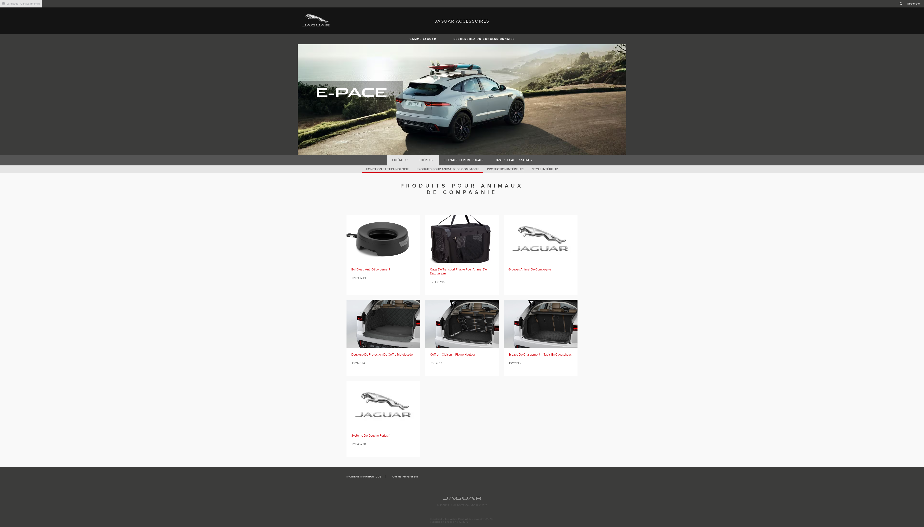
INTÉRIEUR (426, 160)
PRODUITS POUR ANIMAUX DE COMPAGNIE (448, 169)
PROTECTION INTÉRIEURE (506, 169)
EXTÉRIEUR (400, 160)
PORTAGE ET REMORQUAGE (464, 160)
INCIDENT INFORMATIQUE (363, 476)
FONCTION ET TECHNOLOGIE (387, 169)
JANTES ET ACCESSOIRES (513, 160)
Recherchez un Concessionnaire (484, 39)
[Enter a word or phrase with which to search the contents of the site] (911, 3)
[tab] (400, 160)
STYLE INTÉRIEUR (545, 169)
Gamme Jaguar (423, 39)
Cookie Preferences (405, 476)
